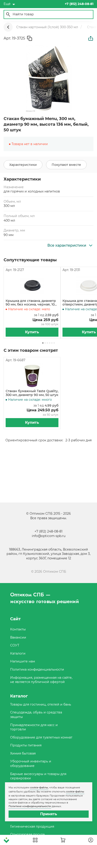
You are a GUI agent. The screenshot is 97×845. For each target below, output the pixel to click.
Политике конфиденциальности (30, 806)
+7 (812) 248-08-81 (48, 531)
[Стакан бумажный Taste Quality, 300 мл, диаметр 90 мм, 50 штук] (32, 375)
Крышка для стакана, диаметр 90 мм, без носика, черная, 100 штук (31, 303)
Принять (48, 814)
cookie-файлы (39, 787)
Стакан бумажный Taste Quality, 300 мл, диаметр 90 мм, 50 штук (32, 393)
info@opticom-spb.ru (48, 536)
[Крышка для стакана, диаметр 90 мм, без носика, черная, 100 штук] (32, 285)
